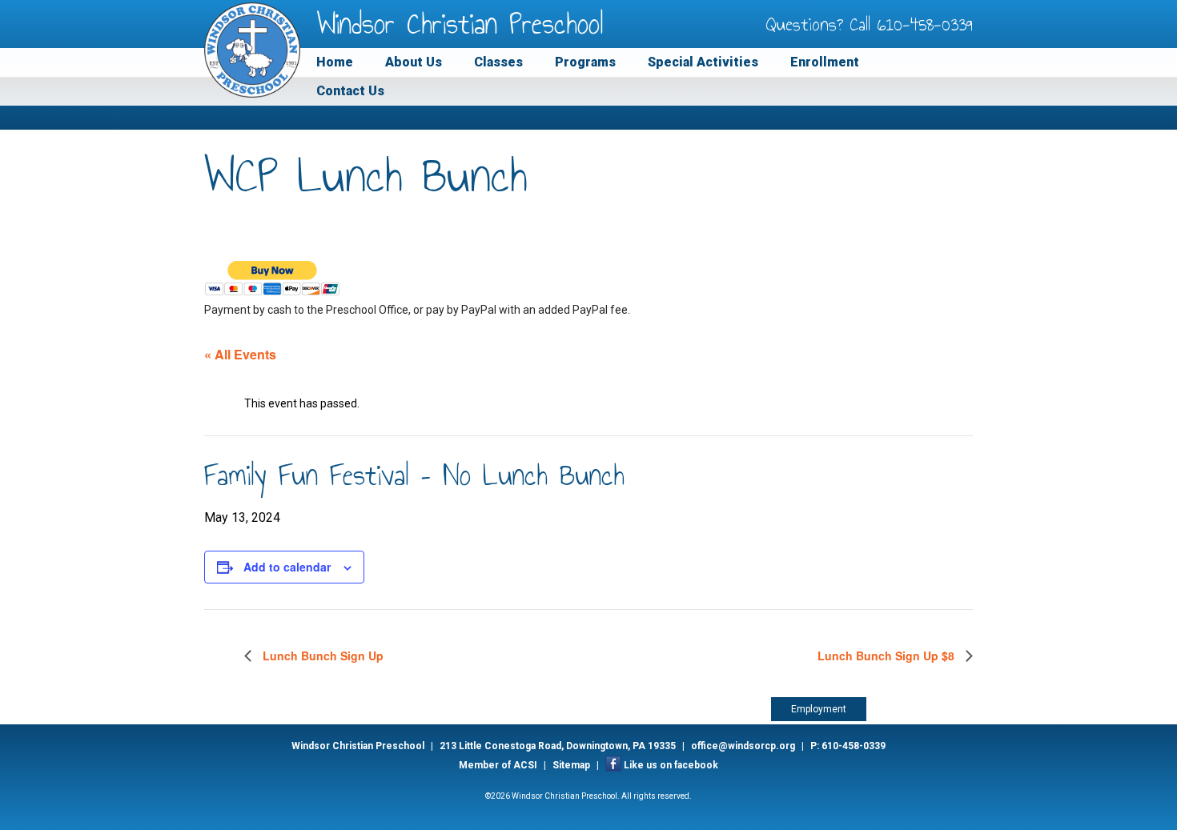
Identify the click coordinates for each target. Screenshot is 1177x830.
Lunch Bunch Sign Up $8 (887, 656)
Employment (818, 709)
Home (334, 62)
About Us (413, 62)
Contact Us (350, 90)
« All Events (240, 354)
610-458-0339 (925, 24)
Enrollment (824, 62)
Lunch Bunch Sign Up (321, 656)
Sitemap (571, 765)
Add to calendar (287, 567)
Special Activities (703, 62)
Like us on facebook (671, 765)
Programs (585, 62)
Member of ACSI (498, 765)
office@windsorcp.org (743, 746)
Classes (498, 62)
